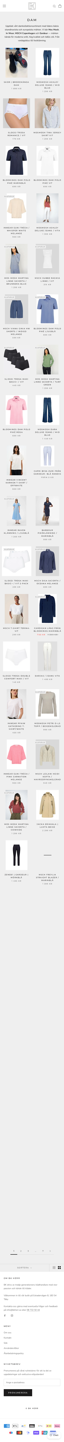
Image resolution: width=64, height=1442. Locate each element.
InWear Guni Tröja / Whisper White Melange (17, 231)
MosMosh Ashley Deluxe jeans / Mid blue (47, 85)
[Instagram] (12, 1315)
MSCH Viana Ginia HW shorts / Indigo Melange (16, 331)
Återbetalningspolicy (14, 1353)
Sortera (23, 1267)
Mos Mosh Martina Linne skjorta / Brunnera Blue (16, 281)
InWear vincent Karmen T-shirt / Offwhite (16, 483)
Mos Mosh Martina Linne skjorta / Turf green (47, 382)
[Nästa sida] (50, 1251)
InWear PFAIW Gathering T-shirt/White (16, 726)
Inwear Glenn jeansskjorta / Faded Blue (16, 1029)
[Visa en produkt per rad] (54, 1267)
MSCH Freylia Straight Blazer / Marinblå (47, 877)
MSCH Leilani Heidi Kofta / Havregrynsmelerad (47, 777)
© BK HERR (32, 1408)
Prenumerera (18, 1393)
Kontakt (7, 1337)
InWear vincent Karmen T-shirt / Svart (16, 1079)
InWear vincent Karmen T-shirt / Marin (16, 978)
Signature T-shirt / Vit (47, 975)
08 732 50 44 (33, 1309)
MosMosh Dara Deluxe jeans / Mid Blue (47, 432)
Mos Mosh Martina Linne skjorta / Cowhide (16, 827)
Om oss (7, 1332)
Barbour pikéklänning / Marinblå (47, 533)
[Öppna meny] (4, 6)
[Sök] (54, 6)
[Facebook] (5, 1315)
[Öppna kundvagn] (60, 6)
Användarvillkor (11, 1348)
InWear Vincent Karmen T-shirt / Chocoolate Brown (16, 928)
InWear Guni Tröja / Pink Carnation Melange (17, 777)
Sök (5, 1342)
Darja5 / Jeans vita (47, 676)
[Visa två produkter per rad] (59, 1267)
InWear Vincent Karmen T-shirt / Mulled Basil (47, 928)
